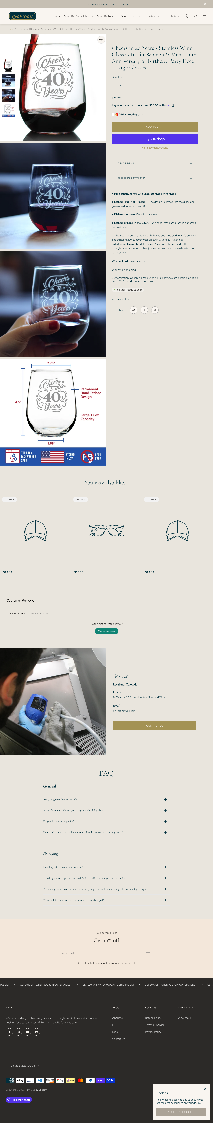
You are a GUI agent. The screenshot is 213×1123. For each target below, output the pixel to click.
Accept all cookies (181, 1112)
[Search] (195, 16)
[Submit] (149, 952)
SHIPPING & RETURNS (132, 178)
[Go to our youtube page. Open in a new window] (27, 1032)
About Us (118, 1018)
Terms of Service (154, 1025)
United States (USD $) (23, 1066)
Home (10, 29)
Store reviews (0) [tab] (39, 613)
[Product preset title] (35, 530)
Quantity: (117, 77)
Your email (68, 953)
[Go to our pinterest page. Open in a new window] (36, 1032)
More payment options (155, 147)
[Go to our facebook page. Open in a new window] (9, 1032)
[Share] (133, 310)
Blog (115, 1032)
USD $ (172, 16)
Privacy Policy (153, 1032)
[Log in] (186, 16)
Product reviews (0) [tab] (18, 613)
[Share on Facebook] (144, 310)
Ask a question (121, 299)
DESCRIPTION (126, 163)
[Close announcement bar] (204, 4)
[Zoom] (101, 39)
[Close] (205, 1089)
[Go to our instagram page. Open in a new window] (18, 1032)
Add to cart (155, 127)
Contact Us (118, 1039)
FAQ (115, 1025)
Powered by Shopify (36, 1089)
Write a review (106, 631)
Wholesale (184, 1018)
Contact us (154, 726)
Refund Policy (153, 1018)
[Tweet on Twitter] (155, 310)
